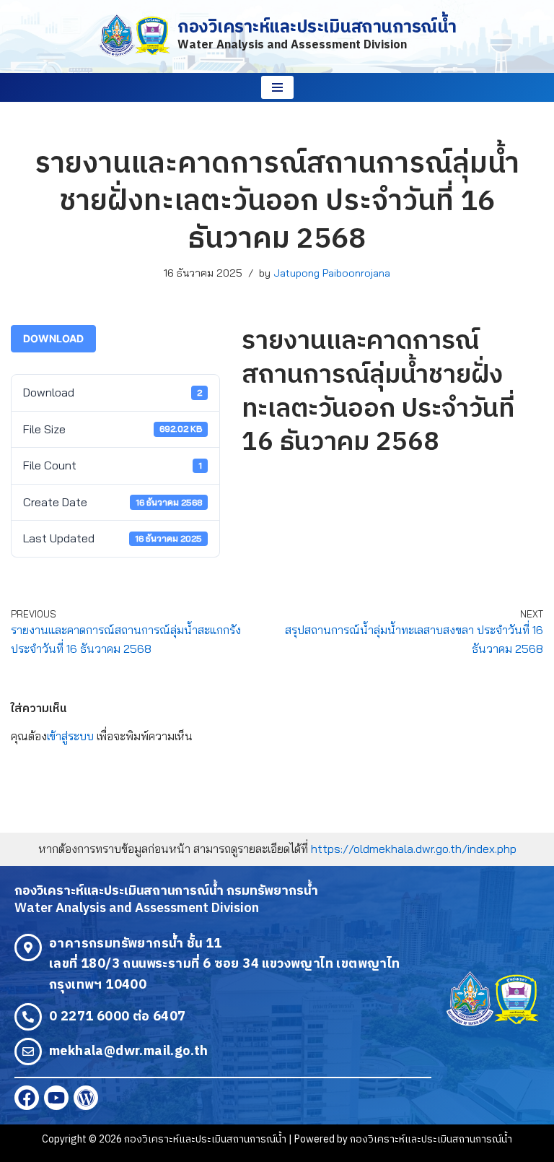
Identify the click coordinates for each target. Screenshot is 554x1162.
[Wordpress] (86, 1097)
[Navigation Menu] (277, 87)
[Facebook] (26, 1097)
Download (53, 338)
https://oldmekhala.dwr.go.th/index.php (413, 848)
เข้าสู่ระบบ (70, 736)
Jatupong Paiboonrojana (331, 272)
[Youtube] (56, 1097)
